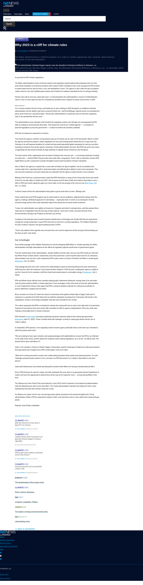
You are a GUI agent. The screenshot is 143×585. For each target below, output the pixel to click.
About (27, 14)
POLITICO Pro (5, 543)
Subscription (18, 14)
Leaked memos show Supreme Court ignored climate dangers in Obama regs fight (29, 439)
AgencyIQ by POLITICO (9, 546)
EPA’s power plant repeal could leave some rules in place (29, 453)
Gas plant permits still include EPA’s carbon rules (28, 467)
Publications (7, 14)
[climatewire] (22, 420)
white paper (31, 316)
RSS (2, 549)
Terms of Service (5, 578)
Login (56, 14)
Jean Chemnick (22, 50)
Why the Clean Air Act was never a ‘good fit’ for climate (27, 424)
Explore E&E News (7, 540)
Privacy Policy (4, 574)
